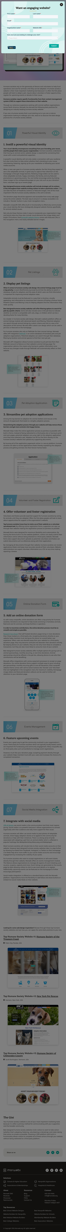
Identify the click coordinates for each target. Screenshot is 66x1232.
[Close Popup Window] (61, 4)
